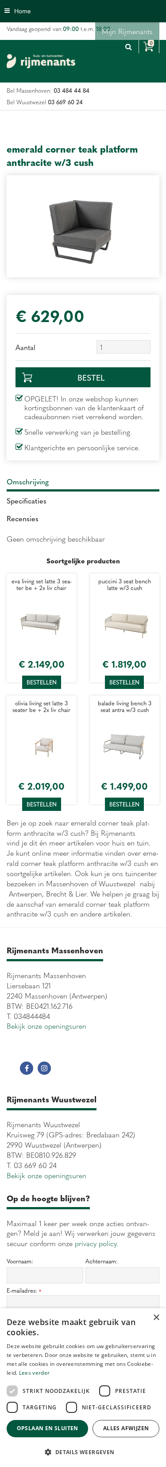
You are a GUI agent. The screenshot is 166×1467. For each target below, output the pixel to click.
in (44, 1068)
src (128, 46)
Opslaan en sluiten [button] (47, 1428)
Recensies (23, 518)
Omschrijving (28, 481)
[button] (83, 1452)
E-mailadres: (24, 1291)
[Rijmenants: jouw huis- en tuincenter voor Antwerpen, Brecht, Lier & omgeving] (41, 61)
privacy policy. (96, 1243)
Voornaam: (20, 1261)
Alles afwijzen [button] (126, 1428)
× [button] (156, 1317)
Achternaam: (101, 1261)
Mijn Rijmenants (127, 31)
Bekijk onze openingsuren (46, 1025)
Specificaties (26, 500)
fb (26, 1068)
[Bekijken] (149, 46)
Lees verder (34, 1373)
